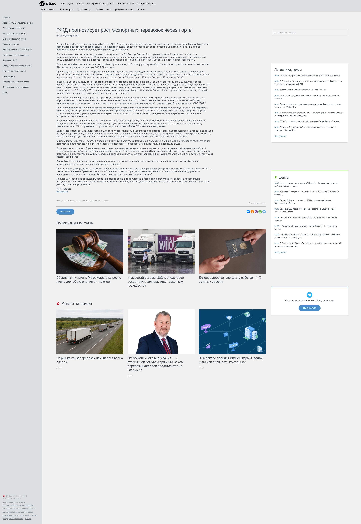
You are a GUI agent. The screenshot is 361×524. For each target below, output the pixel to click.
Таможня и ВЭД (10, 60)
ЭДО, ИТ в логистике (12, 33)
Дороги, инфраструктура (14, 39)
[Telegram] (264, 211)
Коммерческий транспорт (14, 71)
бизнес (28, 519)
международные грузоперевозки (18, 512)
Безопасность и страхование (16, 55)
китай (34, 515)
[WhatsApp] (260, 211)
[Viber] (256, 211)
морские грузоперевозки (22, 505)
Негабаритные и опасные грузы (17, 49)
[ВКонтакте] (248, 211)
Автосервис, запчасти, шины (16, 81)
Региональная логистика (14, 28)
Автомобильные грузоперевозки (17, 23)
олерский (81, 200)
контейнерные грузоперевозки (17, 515)
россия (6, 505)
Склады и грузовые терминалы (17, 65)
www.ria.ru (62, 191)
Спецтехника (9, 76)
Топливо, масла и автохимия (16, 87)
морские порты (62, 200)
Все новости (280, 136)
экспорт (73, 200)
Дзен (5, 92)
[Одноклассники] (252, 211)
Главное (6, 17)
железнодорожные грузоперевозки (19, 508)
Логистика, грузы (11, 44)
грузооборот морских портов (97, 200)
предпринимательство (13, 519)
